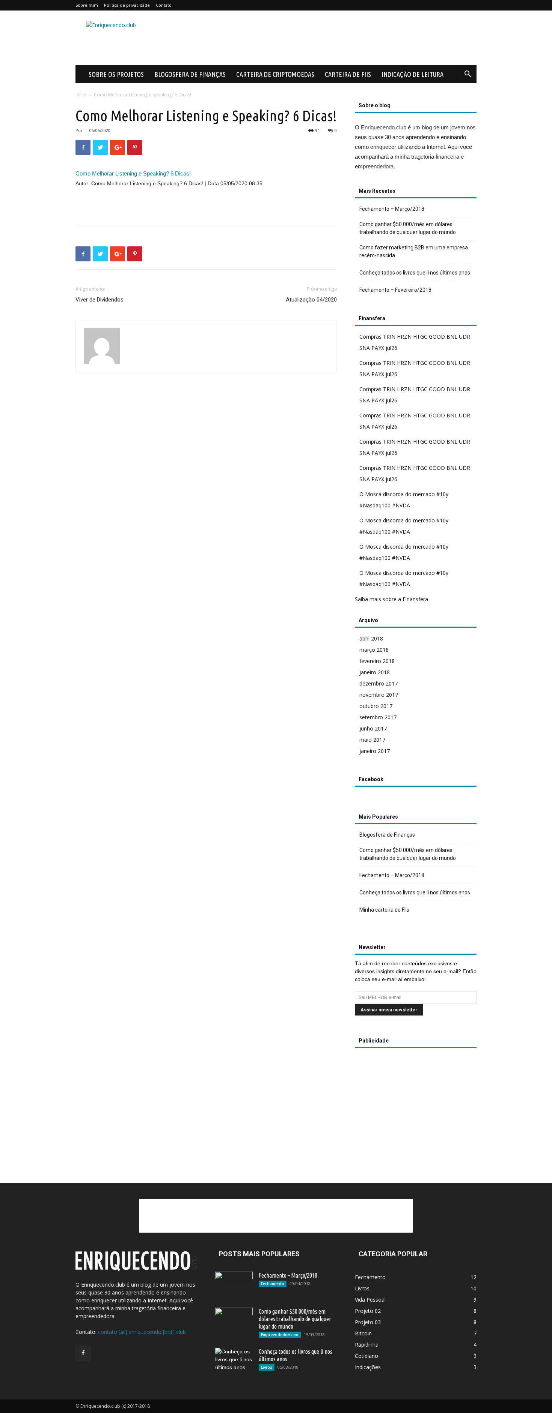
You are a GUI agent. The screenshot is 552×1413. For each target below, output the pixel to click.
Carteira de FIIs (348, 74)
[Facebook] (82, 1353)
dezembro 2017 (378, 683)
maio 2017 (372, 739)
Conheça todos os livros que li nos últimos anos (414, 273)
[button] (467, 74)
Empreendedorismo (280, 1334)
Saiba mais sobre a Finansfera (391, 599)
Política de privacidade (127, 5)
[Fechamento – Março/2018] (234, 1283)
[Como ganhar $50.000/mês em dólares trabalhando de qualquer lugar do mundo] (234, 1321)
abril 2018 (371, 638)
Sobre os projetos (116, 74)
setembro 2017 (378, 717)
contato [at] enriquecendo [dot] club (142, 1331)
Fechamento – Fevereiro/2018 (395, 290)
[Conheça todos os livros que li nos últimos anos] (234, 1361)
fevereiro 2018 (377, 660)
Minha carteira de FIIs (384, 910)
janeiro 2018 (374, 672)
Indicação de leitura (412, 74)
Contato (164, 5)
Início (81, 95)
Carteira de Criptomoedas (275, 74)
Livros (266, 1367)
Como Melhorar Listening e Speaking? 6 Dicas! (133, 173)
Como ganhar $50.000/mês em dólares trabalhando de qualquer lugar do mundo (407, 228)
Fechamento (272, 1283)
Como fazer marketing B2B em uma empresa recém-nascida (413, 251)
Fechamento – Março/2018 (391, 209)
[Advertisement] (340, 38)
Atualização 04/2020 (311, 299)
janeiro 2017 (374, 750)
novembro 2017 (378, 694)
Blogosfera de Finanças (190, 74)
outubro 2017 (375, 706)
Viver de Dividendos (99, 299)
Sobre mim (86, 5)
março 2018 (374, 649)
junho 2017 (373, 728)
